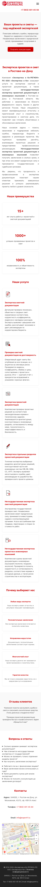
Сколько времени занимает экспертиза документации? (19, 747)
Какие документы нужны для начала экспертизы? (18, 775)
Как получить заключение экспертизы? (20, 761)
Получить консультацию (20, 49)
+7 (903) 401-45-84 (30, 10)
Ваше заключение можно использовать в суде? (20, 770)
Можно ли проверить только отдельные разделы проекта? (19, 757)
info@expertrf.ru (23, 818)
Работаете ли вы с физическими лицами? (21, 766)
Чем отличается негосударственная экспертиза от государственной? (18, 752)
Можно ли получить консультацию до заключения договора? (19, 780)
